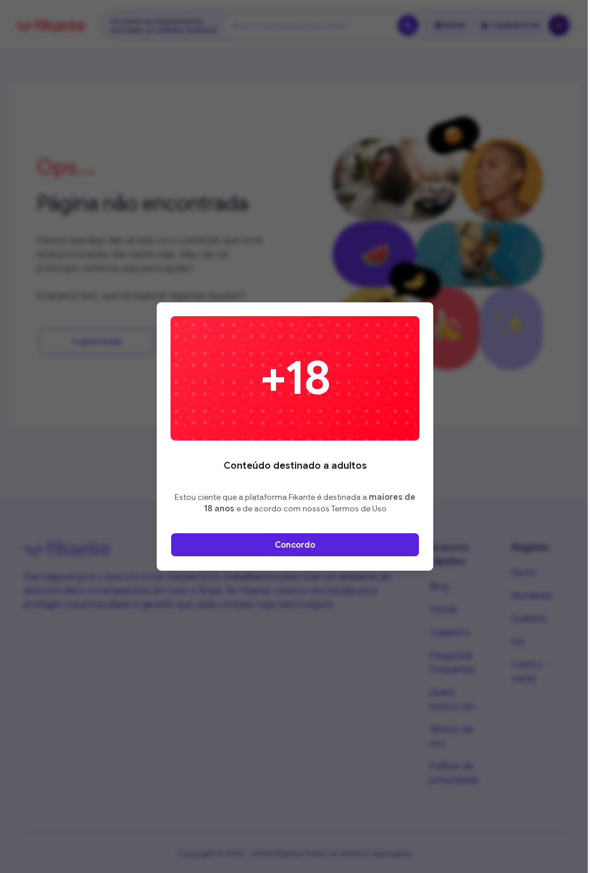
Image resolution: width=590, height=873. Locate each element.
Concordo (295, 545)
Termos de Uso (359, 508)
